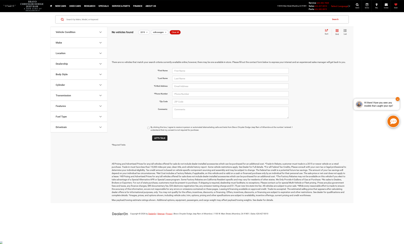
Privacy (169, 214)
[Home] (51, 6)
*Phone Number (161, 94)
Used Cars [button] (75, 6)
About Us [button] (151, 6)
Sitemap (161, 214)
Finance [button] (137, 6)
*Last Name (162, 78)
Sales (311, 6)
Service (312, 3)
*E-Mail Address (161, 86)
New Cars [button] (60, 6)
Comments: (163, 109)
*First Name (162, 71)
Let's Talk (159, 138)
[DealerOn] (120, 213)
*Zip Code (163, 101)
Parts (311, 9)
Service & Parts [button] (121, 6)
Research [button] (89, 6)
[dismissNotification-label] (398, 101)
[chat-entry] (393, 121)
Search (335, 19)
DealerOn (152, 214)
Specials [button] (103, 6)
